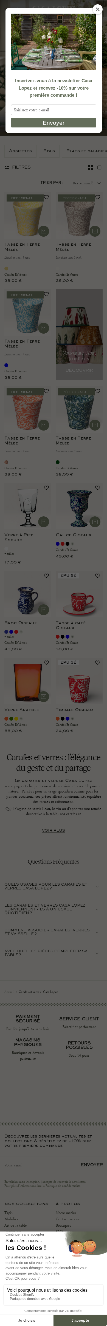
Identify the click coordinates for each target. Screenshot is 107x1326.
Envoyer (53, 123)
